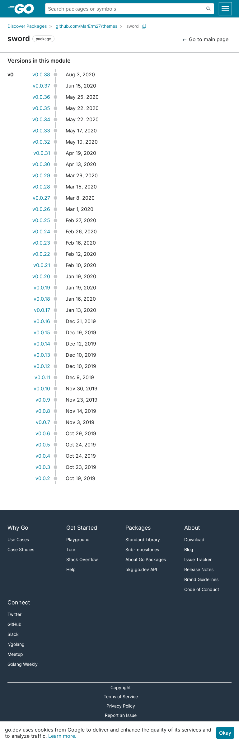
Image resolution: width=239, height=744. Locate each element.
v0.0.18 (42, 299)
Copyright (120, 687)
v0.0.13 (42, 355)
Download (194, 539)
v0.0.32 (41, 142)
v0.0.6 (42, 433)
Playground (78, 539)
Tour (70, 549)
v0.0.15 (42, 332)
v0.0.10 (42, 388)
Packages (138, 527)
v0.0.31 (41, 153)
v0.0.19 (42, 287)
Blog (188, 549)
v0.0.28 (41, 187)
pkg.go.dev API (141, 569)
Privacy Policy (120, 705)
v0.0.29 (41, 175)
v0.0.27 (41, 198)
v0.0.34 (41, 119)
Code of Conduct (201, 589)
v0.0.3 (42, 467)
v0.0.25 (41, 220)
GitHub (14, 624)
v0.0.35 (41, 108)
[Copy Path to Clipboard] (144, 26)
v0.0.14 (42, 344)
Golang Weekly (22, 664)
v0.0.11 (42, 377)
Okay (225, 733)
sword (132, 26)
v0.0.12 (42, 366)
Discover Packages (27, 26)
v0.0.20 (41, 276)
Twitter (14, 614)
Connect (18, 602)
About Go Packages (145, 559)
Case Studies (20, 549)
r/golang (16, 644)
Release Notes (198, 569)
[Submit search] (208, 8)
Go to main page (207, 39)
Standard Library (142, 539)
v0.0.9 (42, 400)
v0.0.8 (42, 411)
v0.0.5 (42, 444)
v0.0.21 (41, 265)
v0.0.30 (41, 164)
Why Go (17, 527)
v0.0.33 (41, 130)
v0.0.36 (41, 97)
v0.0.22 (41, 254)
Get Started (81, 527)
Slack (13, 634)
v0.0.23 (41, 243)
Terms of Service (121, 696)
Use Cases (18, 539)
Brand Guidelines (201, 579)
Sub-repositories (142, 549)
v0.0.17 (42, 310)
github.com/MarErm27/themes (86, 26)
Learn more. (62, 736)
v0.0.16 (42, 321)
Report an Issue (121, 715)
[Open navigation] (225, 8)
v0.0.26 (41, 209)
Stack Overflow (82, 559)
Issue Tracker (198, 559)
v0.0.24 (41, 231)
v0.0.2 (42, 478)
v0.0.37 (41, 86)
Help (71, 569)
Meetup (15, 654)
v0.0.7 (43, 422)
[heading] (26, 9)
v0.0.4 (42, 456)
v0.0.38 (41, 74)
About (192, 527)
